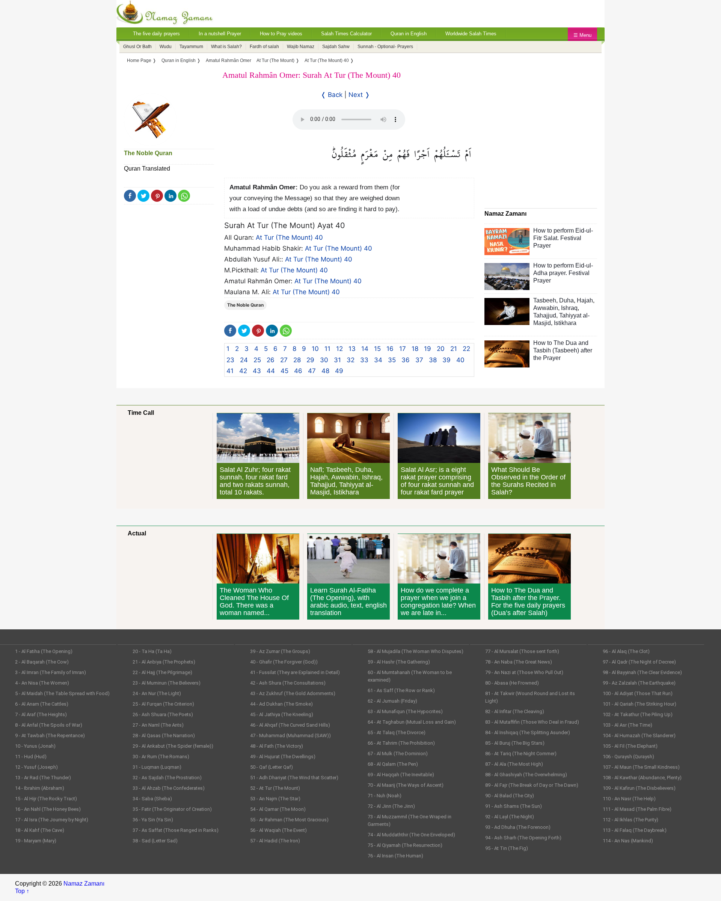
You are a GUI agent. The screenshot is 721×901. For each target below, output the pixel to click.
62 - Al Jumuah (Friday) (392, 701)
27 (284, 360)
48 (325, 371)
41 (230, 371)
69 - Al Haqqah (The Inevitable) (401, 774)
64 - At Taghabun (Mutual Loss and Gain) (412, 722)
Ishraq (569, 308)
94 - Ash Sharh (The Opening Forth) (523, 838)
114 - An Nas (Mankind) (628, 841)
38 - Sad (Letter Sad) (155, 841)
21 (453, 348)
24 (244, 360)
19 (427, 348)
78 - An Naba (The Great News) (518, 662)
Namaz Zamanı (83, 883)
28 (297, 360)
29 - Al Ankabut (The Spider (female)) (173, 746)
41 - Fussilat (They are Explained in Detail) (295, 672)
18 (415, 348)
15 (377, 348)
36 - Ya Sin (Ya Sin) (153, 819)
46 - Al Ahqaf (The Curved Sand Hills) (290, 725)
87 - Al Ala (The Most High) (514, 764)
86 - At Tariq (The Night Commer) (521, 753)
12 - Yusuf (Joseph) (36, 767)
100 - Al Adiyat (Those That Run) (638, 693)
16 (390, 348)
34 (378, 360)
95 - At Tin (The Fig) (506, 848)
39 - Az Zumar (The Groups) (280, 651)
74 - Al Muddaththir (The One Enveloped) (411, 835)
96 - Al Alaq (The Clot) (626, 651)
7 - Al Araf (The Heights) (41, 714)
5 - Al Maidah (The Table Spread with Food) (62, 693)
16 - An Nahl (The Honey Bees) (48, 809)
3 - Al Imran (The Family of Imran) (50, 672)
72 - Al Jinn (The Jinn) (391, 806)
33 (364, 360)
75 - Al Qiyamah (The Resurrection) (405, 845)
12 (339, 348)
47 (312, 371)
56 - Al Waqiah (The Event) (278, 830)
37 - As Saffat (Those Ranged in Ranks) (176, 830)
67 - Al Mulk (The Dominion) (398, 753)
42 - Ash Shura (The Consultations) (288, 683)
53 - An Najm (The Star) (275, 798)
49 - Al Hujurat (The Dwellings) (282, 756)
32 (350, 360)
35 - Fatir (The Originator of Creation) (172, 809)
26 (271, 360)
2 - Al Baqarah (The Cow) (42, 662)
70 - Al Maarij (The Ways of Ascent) (405, 785)
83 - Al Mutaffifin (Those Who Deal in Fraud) (532, 722)
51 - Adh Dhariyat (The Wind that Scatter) (294, 777)
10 (315, 348)
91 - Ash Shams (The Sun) (513, 806)
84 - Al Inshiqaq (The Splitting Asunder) (527, 732)
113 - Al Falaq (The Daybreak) (635, 830)
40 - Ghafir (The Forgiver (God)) (284, 662)
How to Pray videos (281, 33)
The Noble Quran (148, 153)
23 (230, 360)
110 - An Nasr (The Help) (629, 798)
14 (364, 348)
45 (284, 371)
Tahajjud (544, 315)
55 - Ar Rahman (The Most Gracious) (289, 819)
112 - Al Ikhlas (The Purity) (630, 819)
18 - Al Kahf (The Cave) (39, 830)
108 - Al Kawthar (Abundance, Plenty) (642, 777)
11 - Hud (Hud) (31, 756)
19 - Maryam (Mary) (35, 841)
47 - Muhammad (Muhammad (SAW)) (290, 735)
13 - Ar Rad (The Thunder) (43, 777)
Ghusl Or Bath (137, 46)
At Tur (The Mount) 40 (289, 237)
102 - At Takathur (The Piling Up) (638, 714)
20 (441, 348)
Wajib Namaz (300, 46)
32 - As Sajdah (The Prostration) (167, 777)
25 (257, 360)
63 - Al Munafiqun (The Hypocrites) (405, 711)
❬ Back (331, 94)
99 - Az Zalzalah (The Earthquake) (639, 683)
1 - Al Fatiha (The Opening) (43, 651)
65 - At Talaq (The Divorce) (396, 732)
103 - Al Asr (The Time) (627, 725)
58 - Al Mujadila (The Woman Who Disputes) (415, 651)
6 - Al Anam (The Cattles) (41, 704)
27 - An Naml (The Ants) (158, 725)
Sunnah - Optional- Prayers (385, 46)
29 (310, 360)
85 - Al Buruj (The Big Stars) (515, 743)
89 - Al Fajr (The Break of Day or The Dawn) (531, 785)
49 (339, 371)
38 (433, 360)
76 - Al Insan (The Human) (395, 856)
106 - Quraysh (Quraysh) (628, 756)
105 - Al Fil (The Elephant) (630, 746)
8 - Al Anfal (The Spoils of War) (48, 725)
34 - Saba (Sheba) (152, 798)
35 (392, 360)
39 (446, 360)
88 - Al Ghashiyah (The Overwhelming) (526, 774)
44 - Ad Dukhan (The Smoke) (281, 704)
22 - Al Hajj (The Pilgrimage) (162, 672)
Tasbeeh (544, 300)
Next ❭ (359, 94)
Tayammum (191, 46)
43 (257, 371)
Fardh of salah (264, 46)
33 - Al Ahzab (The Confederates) (169, 788)
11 (327, 348)
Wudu (166, 46)
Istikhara (565, 323)
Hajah (585, 300)
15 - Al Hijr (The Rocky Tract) (46, 798)
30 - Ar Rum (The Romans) (161, 756)
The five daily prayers (156, 33)
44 (271, 371)
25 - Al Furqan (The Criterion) (163, 704)
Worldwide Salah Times (470, 33)
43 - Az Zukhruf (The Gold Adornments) (292, 693)
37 (419, 360)
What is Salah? (226, 46)
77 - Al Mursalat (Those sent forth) (522, 651)
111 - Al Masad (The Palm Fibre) (637, 809)
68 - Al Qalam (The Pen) (393, 764)
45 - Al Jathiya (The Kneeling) (281, 714)
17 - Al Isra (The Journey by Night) (51, 819)
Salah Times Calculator (346, 33)
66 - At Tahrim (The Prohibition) (401, 743)
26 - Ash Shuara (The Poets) (163, 714)
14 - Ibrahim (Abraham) (39, 788)
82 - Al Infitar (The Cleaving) (514, 711)
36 (405, 360)
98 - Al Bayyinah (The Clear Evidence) (642, 672)
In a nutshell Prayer (220, 33)
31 (337, 360)
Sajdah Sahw (336, 46)
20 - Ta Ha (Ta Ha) (152, 651)
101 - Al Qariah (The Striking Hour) (639, 704)
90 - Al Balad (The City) (509, 795)
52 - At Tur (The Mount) (275, 788)
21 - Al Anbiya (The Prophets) (164, 662)
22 (466, 348)
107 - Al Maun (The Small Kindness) (641, 767)
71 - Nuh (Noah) (384, 795)
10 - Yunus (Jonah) (35, 746)
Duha (566, 300)
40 (460, 360)
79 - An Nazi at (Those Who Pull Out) (524, 672)
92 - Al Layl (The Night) (509, 816)
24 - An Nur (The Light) (157, 693)
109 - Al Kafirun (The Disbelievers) (639, 788)
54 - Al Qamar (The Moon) (278, 809)
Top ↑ (22, 891)
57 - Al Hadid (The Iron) (275, 841)
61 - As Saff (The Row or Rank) (401, 690)
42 (243, 371)
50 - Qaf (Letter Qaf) (271, 767)
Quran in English (409, 33)
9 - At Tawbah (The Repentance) (50, 735)
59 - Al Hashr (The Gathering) (399, 662)
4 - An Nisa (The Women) (42, 683)
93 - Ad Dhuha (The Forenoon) (518, 827)
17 (402, 348)
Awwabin (545, 308)
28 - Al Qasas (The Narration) (164, 735)
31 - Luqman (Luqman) (157, 767)
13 (352, 348)
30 (324, 360)
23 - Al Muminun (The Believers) (167, 683)
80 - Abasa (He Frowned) (512, 683)
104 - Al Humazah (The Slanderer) (639, 735)
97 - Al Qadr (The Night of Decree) (639, 662)
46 (298, 371)
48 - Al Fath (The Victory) (276, 746)
